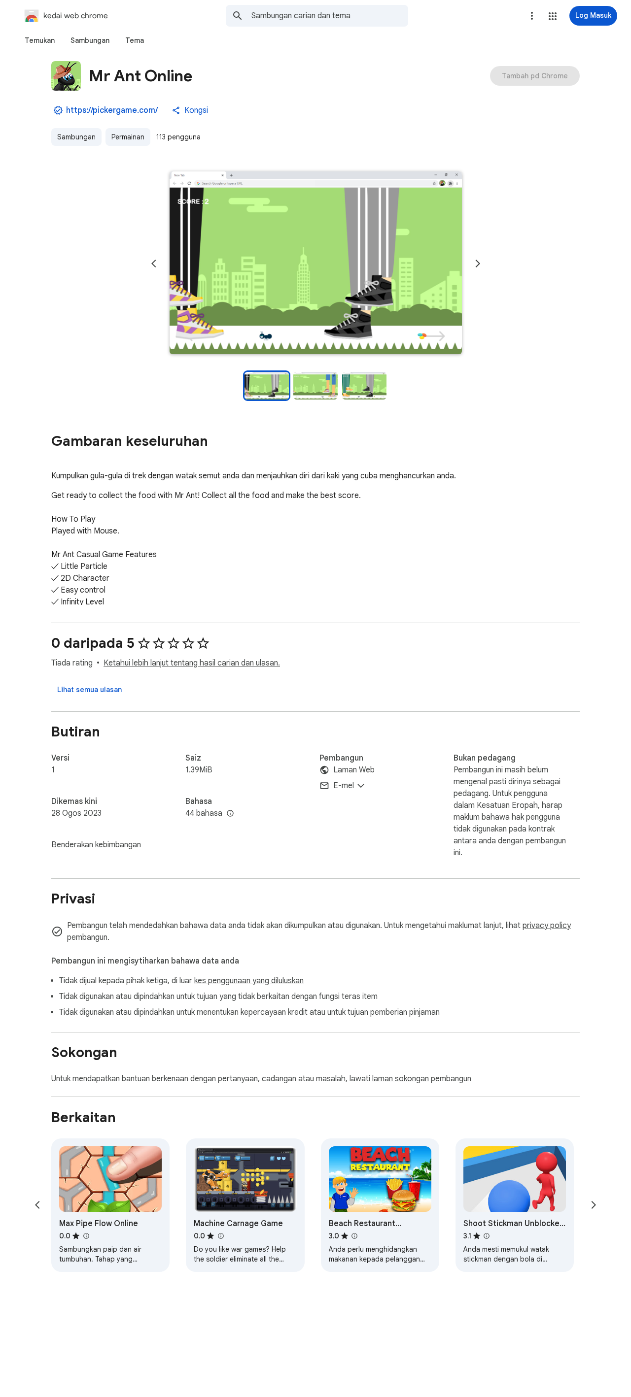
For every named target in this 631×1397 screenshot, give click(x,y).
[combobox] (329, 16)
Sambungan (76, 137)
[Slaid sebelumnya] (154, 263)
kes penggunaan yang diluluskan (249, 981)
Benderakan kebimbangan (96, 845)
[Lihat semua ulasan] (89, 689)
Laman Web (354, 770)
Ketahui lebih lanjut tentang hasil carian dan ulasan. (192, 663)
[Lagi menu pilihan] (532, 16)
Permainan (127, 137)
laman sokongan (400, 1079)
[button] (552, 16)
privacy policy (547, 926)
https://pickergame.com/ (112, 110)
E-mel (343, 786)
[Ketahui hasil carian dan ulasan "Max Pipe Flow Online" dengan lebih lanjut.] (86, 1236)
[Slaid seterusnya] (478, 263)
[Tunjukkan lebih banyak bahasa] (230, 814)
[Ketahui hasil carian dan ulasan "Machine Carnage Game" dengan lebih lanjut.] (220, 1236)
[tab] (40, 40)
